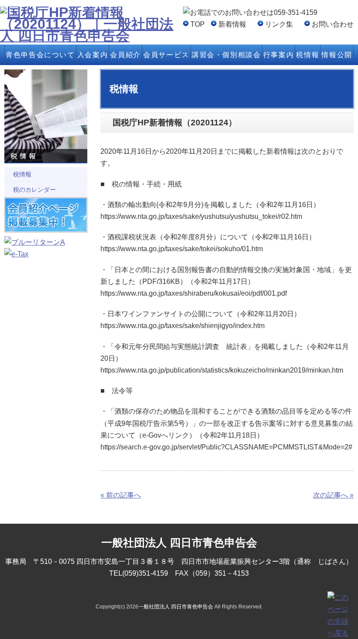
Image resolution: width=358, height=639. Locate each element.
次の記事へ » (333, 495)
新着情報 (232, 24)
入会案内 (92, 55)
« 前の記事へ (120, 495)
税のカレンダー (34, 189)
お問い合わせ (333, 24)
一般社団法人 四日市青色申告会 (175, 607)
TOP (197, 24)
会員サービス (166, 55)
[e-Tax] (16, 254)
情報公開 (336, 55)
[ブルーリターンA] (34, 242)
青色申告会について (40, 55)
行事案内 (278, 55)
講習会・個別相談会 (226, 55)
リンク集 (279, 24)
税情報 (307, 55)
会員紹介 (125, 55)
